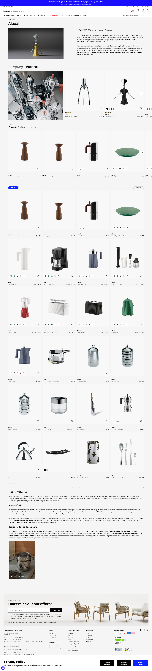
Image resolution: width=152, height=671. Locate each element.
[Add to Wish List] (100, 108)
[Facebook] (144, 636)
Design (126, 6)
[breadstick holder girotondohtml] (93, 452)
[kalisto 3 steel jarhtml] (24, 404)
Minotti (87, 643)
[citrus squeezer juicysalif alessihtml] (84, 91)
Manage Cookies (73, 650)
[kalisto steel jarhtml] (93, 356)
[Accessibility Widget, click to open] (3, 668)
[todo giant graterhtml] (93, 404)
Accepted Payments (73, 643)
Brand (70, 15)
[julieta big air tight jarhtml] (59, 404)
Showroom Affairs (52, 15)
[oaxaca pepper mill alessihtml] (58, 151)
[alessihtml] (142, 488)
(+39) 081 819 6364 (18, 637)
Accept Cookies (140, 663)
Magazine (132, 6)
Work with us (52, 635)
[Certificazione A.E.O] (128, 649)
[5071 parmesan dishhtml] (59, 356)
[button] (132, 10)
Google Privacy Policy (37, 622)
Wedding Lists (53, 650)
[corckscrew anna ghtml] (124, 91)
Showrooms (52, 637)
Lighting (18, 15)
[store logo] (14, 11)
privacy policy (39, 614)
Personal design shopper (56, 648)
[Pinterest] (147, 636)
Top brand (88, 637)
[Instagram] (141, 636)
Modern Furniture (9, 15)
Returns (70, 637)
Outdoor (32, 15)
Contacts (70, 633)
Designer (85, 15)
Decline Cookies (107, 663)
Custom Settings (124, 663)
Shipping (70, 639)
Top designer (89, 635)
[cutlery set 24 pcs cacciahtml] (127, 452)
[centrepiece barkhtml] (59, 452)
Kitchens (25, 15)
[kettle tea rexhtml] (24, 452)
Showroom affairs (54, 645)
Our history (52, 633)
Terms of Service (49, 622)
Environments (77, 15)
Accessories (41, 15)
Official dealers (90, 641)
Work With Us (145, 6)
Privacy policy (72, 646)
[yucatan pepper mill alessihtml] (24, 151)
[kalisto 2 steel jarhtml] (127, 356)
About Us (138, 6)
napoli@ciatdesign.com (19, 652)
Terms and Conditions (74, 641)
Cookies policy (72, 648)
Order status (71, 635)
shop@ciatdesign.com (19, 639)
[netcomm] (118, 649)
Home (9, 19)
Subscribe (56, 610)
